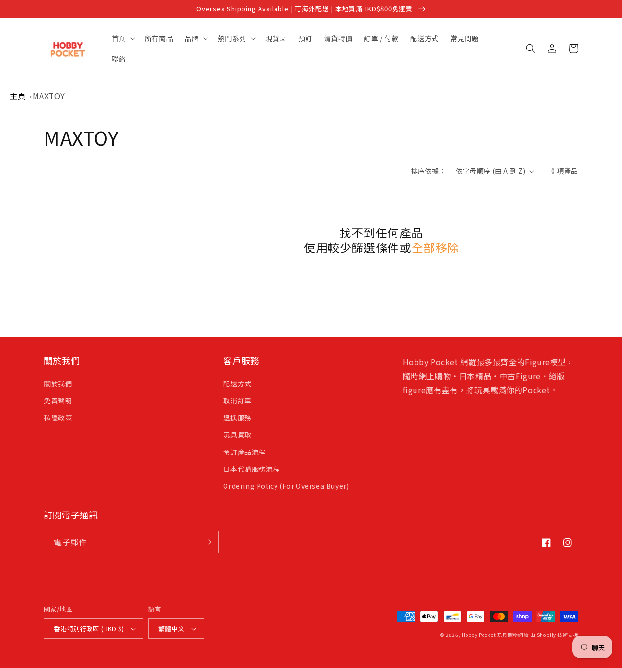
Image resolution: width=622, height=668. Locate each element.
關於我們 (58, 383)
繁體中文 (171, 628)
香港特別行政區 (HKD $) (89, 628)
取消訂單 (237, 400)
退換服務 (237, 417)
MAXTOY (49, 95)
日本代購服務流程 (251, 469)
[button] (122, 38)
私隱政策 (58, 417)
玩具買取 (237, 434)
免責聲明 (58, 400)
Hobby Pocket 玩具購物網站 (495, 634)
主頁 (18, 95)
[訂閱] (207, 542)
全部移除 (435, 247)
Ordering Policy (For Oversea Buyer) (286, 486)
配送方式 (237, 383)
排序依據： (428, 171)
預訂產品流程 (244, 452)
